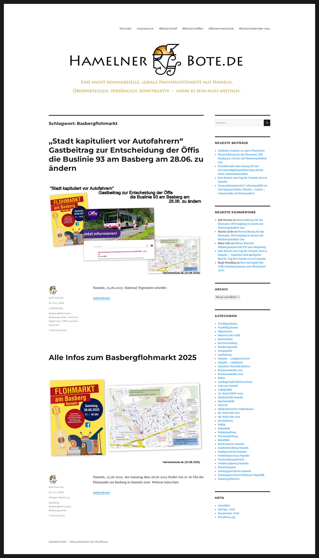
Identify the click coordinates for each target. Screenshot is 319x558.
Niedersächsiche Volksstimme (236, 409)
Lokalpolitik (225, 389)
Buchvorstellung (227, 343)
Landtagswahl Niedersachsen (235, 382)
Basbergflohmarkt (60, 313)
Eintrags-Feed (226, 509)
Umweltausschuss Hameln (233, 455)
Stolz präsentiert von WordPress (89, 541)
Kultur (221, 378)
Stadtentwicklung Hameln (233, 448)
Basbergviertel (57, 317)
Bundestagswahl (227, 347)
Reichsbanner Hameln (231, 444)
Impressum (145, 28)
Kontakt (126, 28)
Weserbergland (227, 467)
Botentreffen (225, 339)
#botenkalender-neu (254, 28)
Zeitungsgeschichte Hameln (234, 471)
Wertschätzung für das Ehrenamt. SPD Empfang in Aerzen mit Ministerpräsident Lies (242, 158)
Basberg (54, 502)
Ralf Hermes (56, 297)
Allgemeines (225, 331)
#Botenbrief (168, 28)
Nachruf (222, 405)
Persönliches (225, 420)
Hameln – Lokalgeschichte (234, 358)
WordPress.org (226, 517)
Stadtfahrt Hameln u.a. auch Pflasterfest (241, 150)
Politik (221, 424)
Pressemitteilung (59, 497)
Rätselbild (223, 440)
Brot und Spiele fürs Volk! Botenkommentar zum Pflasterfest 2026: (242, 266)
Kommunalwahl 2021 (230, 370)
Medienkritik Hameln (230, 397)
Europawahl (225, 350)
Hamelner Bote (57, 541)
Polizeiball (224, 428)
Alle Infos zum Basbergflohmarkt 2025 (123, 357)
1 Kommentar (57, 515)
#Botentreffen (192, 28)
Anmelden (224, 505)
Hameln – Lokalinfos (230, 362)
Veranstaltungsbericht (231, 459)
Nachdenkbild (226, 401)
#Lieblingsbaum (227, 323)
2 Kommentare (58, 330)
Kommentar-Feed (228, 513)
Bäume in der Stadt (229, 335)
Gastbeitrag (56, 308)
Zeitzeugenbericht (228, 479)
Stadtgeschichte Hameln (232, 451)
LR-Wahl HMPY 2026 (230, 393)
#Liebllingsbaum (228, 327)
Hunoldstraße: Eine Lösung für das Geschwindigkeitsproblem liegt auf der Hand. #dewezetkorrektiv (240, 170)
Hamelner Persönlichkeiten (234, 366)
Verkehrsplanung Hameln (233, 463)
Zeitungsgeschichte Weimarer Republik (241, 475)
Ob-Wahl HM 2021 (229, 413)
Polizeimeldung (227, 432)
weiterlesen (101, 298)
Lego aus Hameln (228, 385)
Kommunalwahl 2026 (230, 374)
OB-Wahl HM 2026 (229, 416)
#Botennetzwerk (221, 28)
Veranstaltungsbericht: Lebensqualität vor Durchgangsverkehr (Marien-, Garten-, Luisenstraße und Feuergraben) (242, 189)
